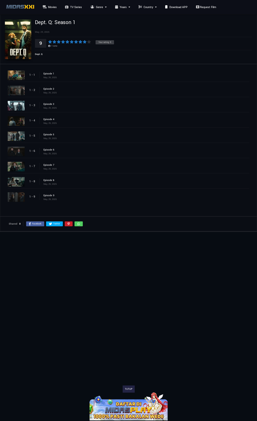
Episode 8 (48, 180)
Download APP (178, 7)
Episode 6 (48, 149)
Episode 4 (48, 119)
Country (148, 7)
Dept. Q (39, 54)
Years (123, 7)
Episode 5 (48, 134)
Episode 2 (48, 89)
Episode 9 (48, 195)
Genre (99, 7)
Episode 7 (48, 165)
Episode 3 (48, 104)
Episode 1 (48, 73)
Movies (52, 7)
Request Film (207, 7)
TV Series (75, 7)
